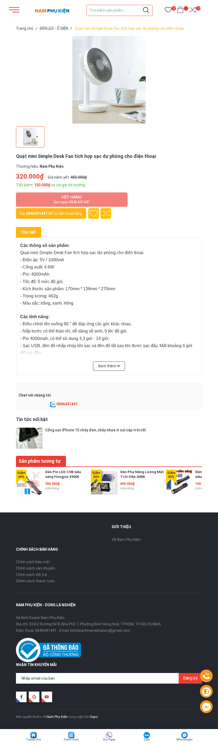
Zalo (147, 739)
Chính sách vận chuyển (35, 568)
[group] (109, 80)
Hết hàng (72, 199)
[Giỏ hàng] (180, 10)
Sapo (94, 717)
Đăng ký (190, 678)
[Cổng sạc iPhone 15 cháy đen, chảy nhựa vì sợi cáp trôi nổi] (29, 438)
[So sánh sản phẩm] (192, 10)
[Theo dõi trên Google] (34, 697)
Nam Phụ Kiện (57, 717)
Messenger (185, 739)
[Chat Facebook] (206, 707)
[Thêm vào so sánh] (105, 213)
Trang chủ (33, 739)
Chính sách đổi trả (31, 575)
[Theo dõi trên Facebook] (21, 697)
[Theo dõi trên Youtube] (46, 697)
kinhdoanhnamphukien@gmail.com (100, 630)
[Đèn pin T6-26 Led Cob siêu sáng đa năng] (179, 483)
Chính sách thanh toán (35, 581)
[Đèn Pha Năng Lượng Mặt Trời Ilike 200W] (104, 483)
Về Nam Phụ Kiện (126, 539)
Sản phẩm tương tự (40, 461)
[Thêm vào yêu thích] (93, 213)
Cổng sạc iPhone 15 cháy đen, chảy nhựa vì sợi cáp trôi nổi (95, 430)
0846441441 (36, 213)
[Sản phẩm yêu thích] (168, 10)
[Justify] (146, 10)
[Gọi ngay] (206, 676)
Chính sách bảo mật (33, 562)
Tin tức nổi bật (32, 419)
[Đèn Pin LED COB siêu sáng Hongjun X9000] (29, 483)
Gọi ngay (109, 739)
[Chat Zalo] (53, 404)
